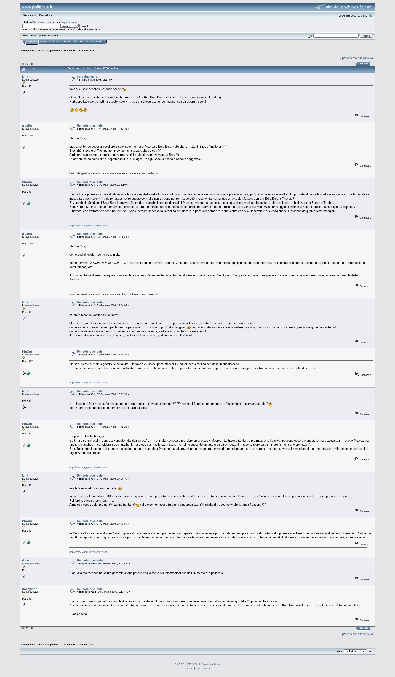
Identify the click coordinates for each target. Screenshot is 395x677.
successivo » (366, 58)
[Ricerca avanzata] (310, 35)
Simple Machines (210, 664)
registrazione (69, 22)
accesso (39, 22)
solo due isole (87, 76)
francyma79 (30, 589)
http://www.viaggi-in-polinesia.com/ (88, 225)
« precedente (348, 58)
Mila (25, 76)
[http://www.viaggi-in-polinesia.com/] (28, 204)
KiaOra (27, 182)
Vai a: (339, 651)
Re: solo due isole (90, 125)
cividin (27, 125)
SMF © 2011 (193, 664)
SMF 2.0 (179, 664)
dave (25, 560)
